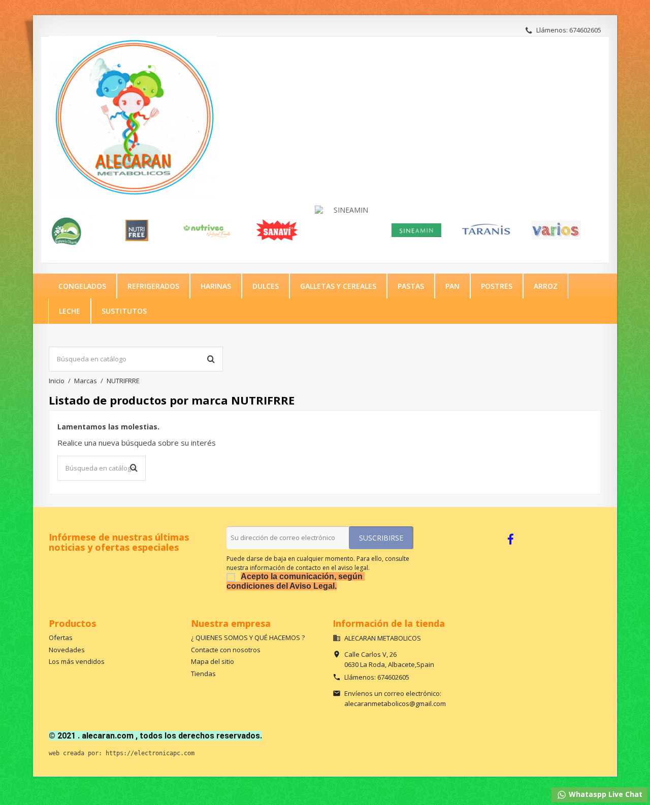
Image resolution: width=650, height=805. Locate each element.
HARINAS (216, 286)
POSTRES (496, 286)
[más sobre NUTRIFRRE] (107, 230)
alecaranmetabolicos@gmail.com (395, 703)
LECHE (69, 311)
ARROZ (546, 286)
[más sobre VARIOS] (526, 230)
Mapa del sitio (212, 661)
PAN (452, 286)
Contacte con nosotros (226, 649)
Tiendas (203, 673)
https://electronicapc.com (150, 753)
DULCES (265, 286)
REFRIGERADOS (153, 286)
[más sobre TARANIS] (457, 230)
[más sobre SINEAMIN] (317, 210)
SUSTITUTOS (124, 311)
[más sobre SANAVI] (247, 230)
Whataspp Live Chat (604, 794)
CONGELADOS (82, 286)
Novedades (67, 649)
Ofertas (61, 637)
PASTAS (411, 286)
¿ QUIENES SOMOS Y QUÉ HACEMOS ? (248, 637)
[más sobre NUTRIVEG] (177, 230)
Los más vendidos (77, 661)
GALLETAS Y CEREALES (338, 286)
